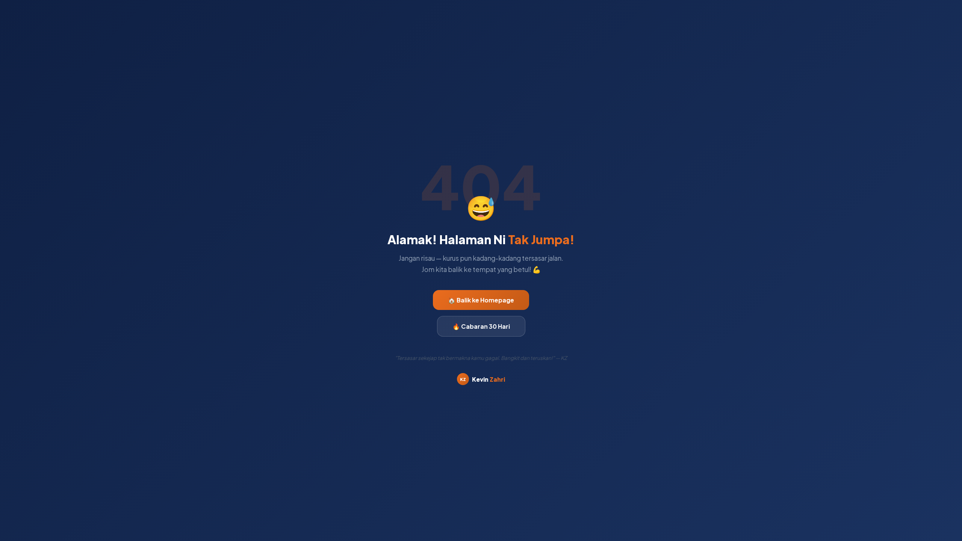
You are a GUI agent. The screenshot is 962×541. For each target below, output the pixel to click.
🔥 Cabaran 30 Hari (481, 326)
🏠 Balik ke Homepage (481, 300)
